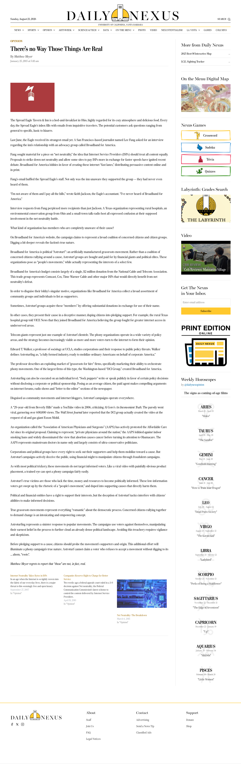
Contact (142, 712)
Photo (142, 30)
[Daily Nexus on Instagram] (22, 724)
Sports (32, 30)
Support (192, 712)
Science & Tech (87, 30)
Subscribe (206, 311)
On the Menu (123, 30)
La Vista (192, 30)
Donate (190, 720)
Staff (88, 720)
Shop (189, 726)
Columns (221, 30)
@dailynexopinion (194, 384)
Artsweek (65, 30)
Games (208, 30)
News (17, 30)
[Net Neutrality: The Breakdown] (142, 593)
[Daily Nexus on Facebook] (12, 724)
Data (106, 30)
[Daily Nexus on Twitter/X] (17, 724)
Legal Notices (93, 739)
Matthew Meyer (23, 56)
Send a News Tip (145, 726)
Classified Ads (143, 732)
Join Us (90, 726)
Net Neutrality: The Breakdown (132, 615)
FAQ (88, 732)
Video (153, 30)
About (90, 712)
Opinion (47, 30)
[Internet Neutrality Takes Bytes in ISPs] (37, 584)
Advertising (142, 720)
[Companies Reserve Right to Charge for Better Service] (90, 590)
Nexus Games (193, 125)
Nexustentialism (172, 30)
